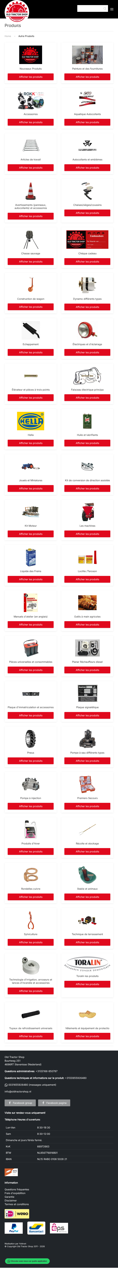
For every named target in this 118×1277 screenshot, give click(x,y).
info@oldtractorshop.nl (18, 1091)
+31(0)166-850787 (46, 1071)
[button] (111, 9)
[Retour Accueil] (17, 12)
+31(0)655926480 (76, 1077)
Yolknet (22, 1243)
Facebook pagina (56, 1102)
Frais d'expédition (15, 1193)
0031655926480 (18, 1084)
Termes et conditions (17, 1204)
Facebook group (22, 1102)
